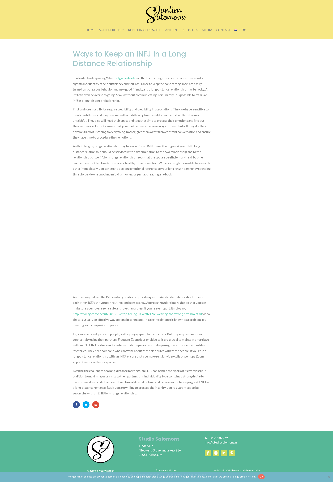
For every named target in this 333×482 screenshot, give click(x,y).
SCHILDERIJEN (110, 30)
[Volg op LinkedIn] (224, 453)
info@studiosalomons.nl (221, 442)
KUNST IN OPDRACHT (144, 30)
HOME (90, 30)
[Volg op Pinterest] (232, 453)
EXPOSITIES (189, 30)
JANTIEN (170, 30)
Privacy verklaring (166, 470)
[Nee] (328, 477)
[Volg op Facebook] (208, 453)
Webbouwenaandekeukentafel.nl (244, 470)
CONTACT (223, 30)
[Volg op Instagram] (216, 453)
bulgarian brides (126, 78)
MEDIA (207, 30)
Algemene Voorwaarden (100, 470)
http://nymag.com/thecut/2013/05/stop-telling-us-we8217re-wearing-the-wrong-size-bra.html (137, 314)
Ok (261, 476)
